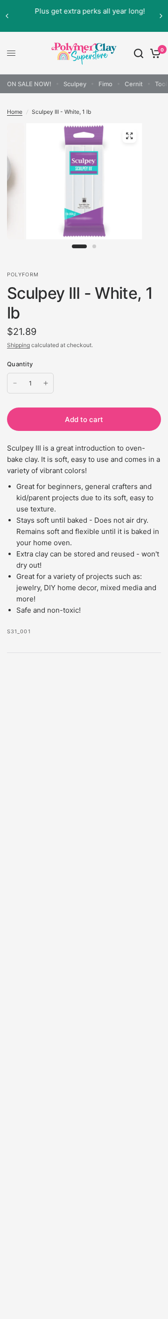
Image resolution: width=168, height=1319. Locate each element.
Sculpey (74, 84)
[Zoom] (129, 136)
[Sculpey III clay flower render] (84, 187)
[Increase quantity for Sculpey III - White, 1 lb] (45, 383)
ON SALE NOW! (29, 84)
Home (14, 111)
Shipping (18, 344)
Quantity (20, 364)
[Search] (139, 53)
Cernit (134, 84)
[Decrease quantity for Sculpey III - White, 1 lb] (14, 383)
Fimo (105, 84)
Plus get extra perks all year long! (84, 11)
